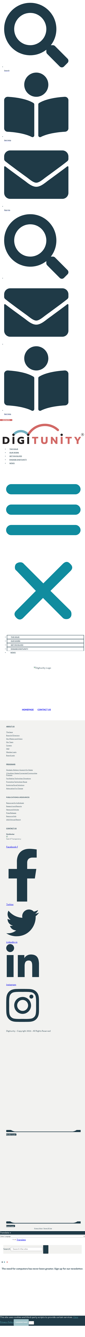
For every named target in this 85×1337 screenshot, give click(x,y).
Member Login (11, 752)
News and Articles (12, 810)
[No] (31, 1323)
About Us (10, 726)
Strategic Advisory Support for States (19, 770)
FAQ (7, 749)
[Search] (45, 1249)
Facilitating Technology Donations (18, 778)
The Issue (13, 449)
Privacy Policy (38, 1228)
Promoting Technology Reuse (16, 782)
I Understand (21, 1322)
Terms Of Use (48, 1228)
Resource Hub (11, 816)
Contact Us (11, 828)
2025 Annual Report (13, 820)
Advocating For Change (14, 788)
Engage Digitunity (18, 460)
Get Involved (15, 456)
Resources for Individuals (15, 803)
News (12, 463)
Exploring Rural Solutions (15, 785)
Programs (10, 764)
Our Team (9, 742)
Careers (9, 745)
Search (6, 1249)
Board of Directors (12, 735)
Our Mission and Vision (14, 739)
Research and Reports (14, 806)
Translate (21, 1240)
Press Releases (11, 813)
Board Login (10, 755)
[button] (43, 550)
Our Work (14, 453)
